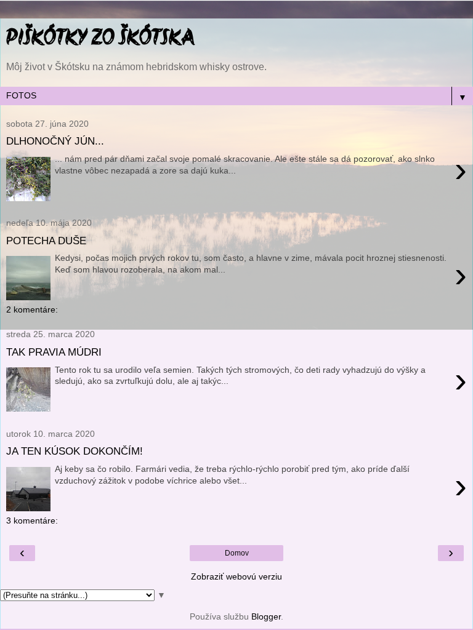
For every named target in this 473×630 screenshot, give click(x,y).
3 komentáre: (32, 520)
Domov (237, 553)
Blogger (266, 616)
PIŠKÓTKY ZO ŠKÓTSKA (100, 39)
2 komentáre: (32, 309)
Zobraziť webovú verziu (236, 576)
